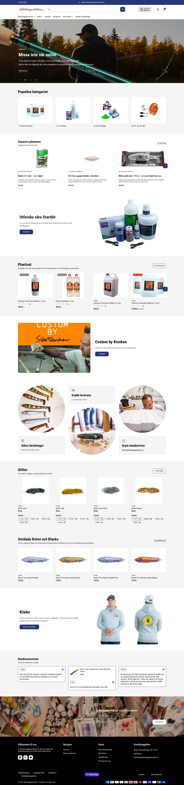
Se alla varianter (159, 266)
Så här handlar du (69, 753)
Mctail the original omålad (28, 578)
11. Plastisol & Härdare (25, 126)
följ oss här (26, 53)
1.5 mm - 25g (61, 522)
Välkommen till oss (27, 744)
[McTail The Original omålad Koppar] (148, 560)
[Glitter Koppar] (148, 490)
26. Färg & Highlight (100, 126)
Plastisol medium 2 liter (65, 301)
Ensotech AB (51, 782)
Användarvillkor (39, 773)
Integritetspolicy (24, 773)
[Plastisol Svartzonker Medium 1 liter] (35, 285)
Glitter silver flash (100, 508)
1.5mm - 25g (23, 522)
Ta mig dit (102, 354)
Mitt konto (102, 753)
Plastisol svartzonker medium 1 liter (31, 301)
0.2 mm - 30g (61, 519)
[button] (164, 9)
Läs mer (20, 185)
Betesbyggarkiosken (31, 782)
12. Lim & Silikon (61, 126)
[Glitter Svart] (35, 490)
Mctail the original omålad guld (68, 578)
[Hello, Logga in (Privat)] (158, 9)
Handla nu (26, 232)
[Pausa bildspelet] (34, 79)
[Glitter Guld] (73, 490)
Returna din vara (104, 761)
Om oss (66, 750)
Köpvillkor (23, 2)
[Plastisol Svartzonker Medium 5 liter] (111, 285)
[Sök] (122, 9)
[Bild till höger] (165, 165)
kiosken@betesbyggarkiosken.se (133, 450)
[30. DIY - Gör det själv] (148, 110)
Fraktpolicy (52, 773)
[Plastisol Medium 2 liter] (73, 285)
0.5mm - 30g (34, 519)
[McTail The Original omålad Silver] (111, 560)
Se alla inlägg (162, 143)
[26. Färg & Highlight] (111, 110)
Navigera (67, 744)
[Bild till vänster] (18, 165)
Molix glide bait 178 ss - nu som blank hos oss (140, 176)
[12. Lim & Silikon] (73, 110)
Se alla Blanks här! (160, 540)
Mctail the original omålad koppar (144, 578)
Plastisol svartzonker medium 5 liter (107, 303)
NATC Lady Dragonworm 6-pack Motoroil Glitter (95, 670)
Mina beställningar (105, 750)
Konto (101, 744)
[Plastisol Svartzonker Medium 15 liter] (148, 285)
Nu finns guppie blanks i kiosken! (83, 176)
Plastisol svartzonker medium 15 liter (145, 303)
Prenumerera (159, 722)
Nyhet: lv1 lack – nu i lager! (30, 176)
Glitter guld (60, 508)
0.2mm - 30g (23, 519)
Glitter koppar (136, 508)
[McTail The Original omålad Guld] (73, 560)
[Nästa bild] (30, 79)
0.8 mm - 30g (84, 519)
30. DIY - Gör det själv (138, 126)
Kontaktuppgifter (142, 744)
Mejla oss (147, 10)
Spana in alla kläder (29, 627)
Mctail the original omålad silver (106, 578)
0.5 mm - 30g (73, 519)
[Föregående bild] (20, 79)
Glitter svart (22, 508)
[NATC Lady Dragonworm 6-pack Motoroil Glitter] (74, 672)
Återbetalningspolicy (29, 776)
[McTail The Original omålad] (35, 560)
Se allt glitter (159, 471)
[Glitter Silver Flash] (111, 490)
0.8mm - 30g (46, 519)
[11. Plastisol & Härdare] (35, 110)
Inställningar (103, 757)
